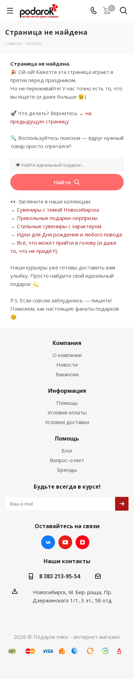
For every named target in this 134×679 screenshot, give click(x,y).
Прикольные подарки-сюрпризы (57, 217)
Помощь (67, 402)
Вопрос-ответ (67, 460)
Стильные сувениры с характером (59, 226)
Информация (67, 390)
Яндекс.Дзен (82, 542)
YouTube (65, 542)
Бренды (67, 469)
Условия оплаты (67, 412)
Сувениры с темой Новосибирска (58, 209)
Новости (67, 364)
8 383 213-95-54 (59, 576)
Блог (67, 450)
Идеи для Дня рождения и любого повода (69, 234)
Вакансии (67, 374)
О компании (67, 355)
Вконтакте (48, 542)
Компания (67, 343)
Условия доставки (67, 422)
